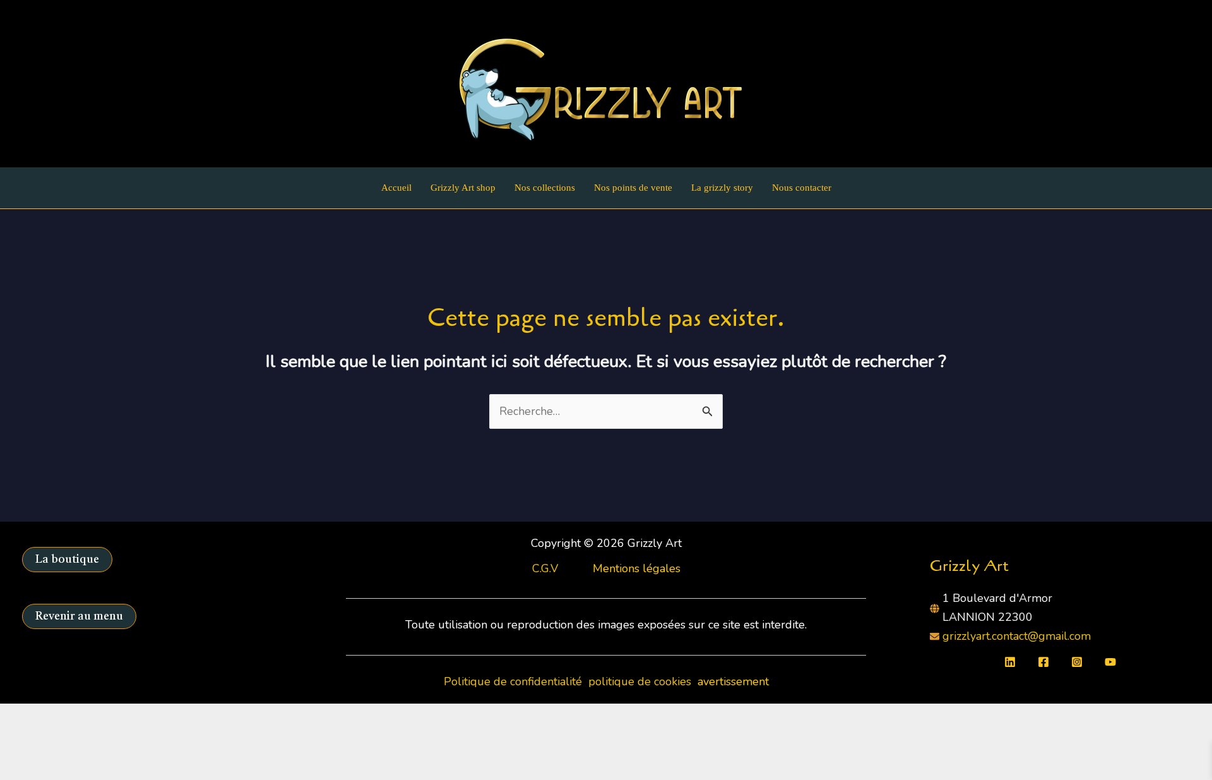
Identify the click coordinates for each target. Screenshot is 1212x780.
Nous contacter (801, 188)
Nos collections (544, 188)
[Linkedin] (1010, 662)
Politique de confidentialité (514, 681)
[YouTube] (1110, 662)
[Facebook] (1043, 662)
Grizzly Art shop (463, 188)
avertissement (733, 681)
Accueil (396, 188)
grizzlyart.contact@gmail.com (1016, 636)
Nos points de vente (633, 188)
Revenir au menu (79, 616)
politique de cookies (641, 681)
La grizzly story (722, 188)
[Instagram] (1077, 662)
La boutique (67, 559)
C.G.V (545, 568)
